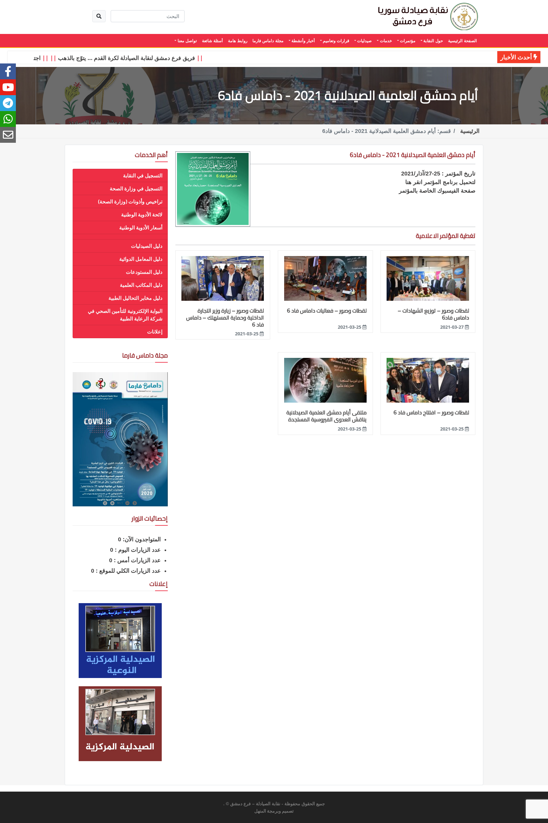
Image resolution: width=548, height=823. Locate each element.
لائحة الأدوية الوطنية (141, 214)
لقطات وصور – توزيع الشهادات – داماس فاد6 (433, 314)
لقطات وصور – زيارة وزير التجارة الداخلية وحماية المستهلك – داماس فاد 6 (225, 318)
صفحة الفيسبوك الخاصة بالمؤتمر (437, 191)
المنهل (260, 811)
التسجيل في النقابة (142, 175)
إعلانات (154, 331)
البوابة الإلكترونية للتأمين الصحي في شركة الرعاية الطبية (125, 314)
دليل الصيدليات (146, 245)
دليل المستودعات (144, 271)
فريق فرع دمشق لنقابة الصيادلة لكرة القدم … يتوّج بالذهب (142, 58)
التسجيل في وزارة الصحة (136, 188)
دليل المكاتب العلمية (141, 284)
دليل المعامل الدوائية (140, 258)
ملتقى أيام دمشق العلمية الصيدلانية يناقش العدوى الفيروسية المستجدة (326, 416)
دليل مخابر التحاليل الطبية (135, 297)
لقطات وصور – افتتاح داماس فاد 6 (431, 412)
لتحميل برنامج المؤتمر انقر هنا (440, 182)
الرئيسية (470, 131)
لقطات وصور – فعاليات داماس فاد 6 (327, 311)
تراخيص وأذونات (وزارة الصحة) (130, 201)
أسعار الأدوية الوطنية (140, 227)
